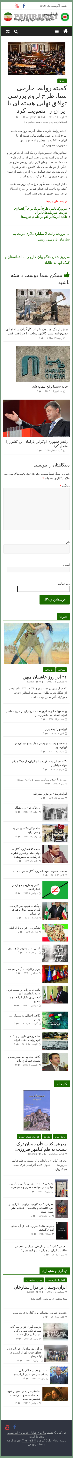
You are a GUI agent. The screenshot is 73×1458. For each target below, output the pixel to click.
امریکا (64, 122)
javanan (30, 681)
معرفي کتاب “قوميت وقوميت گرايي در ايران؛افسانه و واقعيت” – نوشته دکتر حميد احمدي (31, 1208)
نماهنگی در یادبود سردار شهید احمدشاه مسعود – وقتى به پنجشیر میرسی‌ (23, 1395)
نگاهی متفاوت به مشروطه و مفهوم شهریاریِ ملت (24, 1059)
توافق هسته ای (47, 122)
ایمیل (66, 565)
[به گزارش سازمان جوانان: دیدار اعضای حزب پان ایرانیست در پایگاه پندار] (56, 1347)
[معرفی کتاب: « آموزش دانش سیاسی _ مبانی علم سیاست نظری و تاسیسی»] (61, 1181)
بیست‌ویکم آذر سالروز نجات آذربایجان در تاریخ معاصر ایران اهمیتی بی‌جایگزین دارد (36, 713)
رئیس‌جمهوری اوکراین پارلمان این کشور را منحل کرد (37, 443)
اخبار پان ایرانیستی (56, 1280)
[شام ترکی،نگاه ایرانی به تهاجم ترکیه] (55, 826)
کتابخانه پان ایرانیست (29, 1136)
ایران (57, 122)
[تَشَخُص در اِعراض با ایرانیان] (55, 926)
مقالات (61, 669)
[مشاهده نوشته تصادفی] (7, 31)
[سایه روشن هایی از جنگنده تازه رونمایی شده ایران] (55, 1034)
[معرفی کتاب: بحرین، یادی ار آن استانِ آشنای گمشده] (62, 1224)
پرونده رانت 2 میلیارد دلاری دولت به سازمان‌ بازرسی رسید (41, 236)
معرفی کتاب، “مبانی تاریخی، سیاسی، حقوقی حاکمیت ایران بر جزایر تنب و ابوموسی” (41, 1248)
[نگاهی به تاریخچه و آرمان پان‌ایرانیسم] (55, 883)
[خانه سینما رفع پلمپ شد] (43, 348)
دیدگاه (65, 486)
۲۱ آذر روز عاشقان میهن (45, 677)
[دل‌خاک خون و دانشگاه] (55, 806)
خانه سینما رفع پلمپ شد (50, 386)
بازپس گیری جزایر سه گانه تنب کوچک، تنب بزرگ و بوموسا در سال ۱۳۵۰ (25, 1330)
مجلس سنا (29, 122)
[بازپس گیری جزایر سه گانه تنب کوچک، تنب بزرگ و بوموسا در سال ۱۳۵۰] (55, 1325)
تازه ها (47, 1136)
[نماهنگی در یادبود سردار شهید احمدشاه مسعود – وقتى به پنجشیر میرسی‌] (55, 1389)
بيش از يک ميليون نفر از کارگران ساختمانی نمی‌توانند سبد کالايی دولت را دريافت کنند (36, 331)
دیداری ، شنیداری (34, 1280)
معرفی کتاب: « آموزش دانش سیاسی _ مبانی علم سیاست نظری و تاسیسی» (31, 1185)
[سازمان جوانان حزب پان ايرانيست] (65, 31)
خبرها (62, 80)
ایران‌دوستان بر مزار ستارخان (50, 793)
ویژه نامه (49, 669)
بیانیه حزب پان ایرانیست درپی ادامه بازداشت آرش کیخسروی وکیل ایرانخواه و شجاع (23, 995)
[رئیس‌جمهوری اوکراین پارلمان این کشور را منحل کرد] (36, 402)
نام (68, 542)
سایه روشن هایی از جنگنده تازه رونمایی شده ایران (25, 1038)
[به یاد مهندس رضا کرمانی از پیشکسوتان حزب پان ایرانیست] (59, 1368)
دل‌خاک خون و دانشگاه (27, 807)
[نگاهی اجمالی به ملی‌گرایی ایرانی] (55, 1014)
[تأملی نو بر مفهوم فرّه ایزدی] (55, 946)
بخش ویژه (60, 1136)
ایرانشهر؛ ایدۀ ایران (56, 729)
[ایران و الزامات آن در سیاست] (55, 967)
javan (33, 117)
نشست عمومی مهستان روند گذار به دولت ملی (40, 871)
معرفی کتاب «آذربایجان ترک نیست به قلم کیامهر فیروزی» (41, 1146)
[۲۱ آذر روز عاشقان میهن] (36, 625)
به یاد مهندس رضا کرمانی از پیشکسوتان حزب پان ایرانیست (30, 1372)
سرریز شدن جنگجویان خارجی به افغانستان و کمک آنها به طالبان (37, 259)
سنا (37, 122)
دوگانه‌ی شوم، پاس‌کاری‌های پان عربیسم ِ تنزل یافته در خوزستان (24, 909)
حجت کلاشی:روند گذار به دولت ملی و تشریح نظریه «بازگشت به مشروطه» (25, 852)
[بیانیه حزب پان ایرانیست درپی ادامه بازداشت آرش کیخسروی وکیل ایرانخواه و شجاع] (55, 988)
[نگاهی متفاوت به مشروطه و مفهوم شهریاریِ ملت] (55, 1055)
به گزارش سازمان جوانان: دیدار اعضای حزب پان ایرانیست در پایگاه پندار (24, 1352)
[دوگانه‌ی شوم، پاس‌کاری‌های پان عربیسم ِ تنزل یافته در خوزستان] (55, 904)
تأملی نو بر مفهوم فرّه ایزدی (24, 948)
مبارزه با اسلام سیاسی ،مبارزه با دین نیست (42, 779)
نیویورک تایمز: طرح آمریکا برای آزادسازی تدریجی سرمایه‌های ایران (40, 210)
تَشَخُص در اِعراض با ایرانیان (24, 927)
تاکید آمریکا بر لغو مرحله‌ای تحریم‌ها (44, 217)
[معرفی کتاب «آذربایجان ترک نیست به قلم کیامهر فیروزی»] (36, 1092)
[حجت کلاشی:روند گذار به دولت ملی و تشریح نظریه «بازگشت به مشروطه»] (55, 847)
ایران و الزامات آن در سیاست (23, 969)
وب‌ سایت (64, 583)
